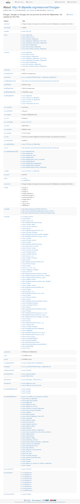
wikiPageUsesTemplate (11, 151)
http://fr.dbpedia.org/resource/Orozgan (36, 7)
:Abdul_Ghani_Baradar (29, 400)
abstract (7, 24)
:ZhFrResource (27, 486)
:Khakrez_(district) (28, 426)
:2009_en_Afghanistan (29, 398)
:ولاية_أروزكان (27, 220)
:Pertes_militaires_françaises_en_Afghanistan (35, 442)
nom (6, 118)
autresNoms (8, 111)
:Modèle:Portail (28, 157)
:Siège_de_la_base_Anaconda (31, 385)
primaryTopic (9, 494)
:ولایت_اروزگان (27, 256)
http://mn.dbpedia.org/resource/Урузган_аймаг (33, 277)
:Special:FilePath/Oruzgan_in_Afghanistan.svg (36, 366)
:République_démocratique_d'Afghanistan (34, 43)
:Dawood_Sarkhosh (29, 374)
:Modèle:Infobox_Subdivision (31, 165)
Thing (14, 10)
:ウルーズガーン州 (28, 267)
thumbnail (7, 77)
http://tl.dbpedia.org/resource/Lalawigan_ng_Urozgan (35, 316)
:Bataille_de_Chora (29, 383)
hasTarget (8, 472)
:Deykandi (26, 412)
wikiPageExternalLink (10, 81)
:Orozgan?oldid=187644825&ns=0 (33, 363)
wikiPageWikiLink (9, 95)
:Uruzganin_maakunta (29, 258)
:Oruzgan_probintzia (29, 254)
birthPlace (8, 374)
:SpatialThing (26, 180)
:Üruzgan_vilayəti (28, 224)
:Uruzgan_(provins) (29, 285)
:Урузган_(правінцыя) (29, 226)
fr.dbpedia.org (50, 10)
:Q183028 (26, 218)
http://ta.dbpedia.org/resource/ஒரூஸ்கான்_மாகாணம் (34, 313)
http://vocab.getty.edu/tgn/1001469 (30, 342)
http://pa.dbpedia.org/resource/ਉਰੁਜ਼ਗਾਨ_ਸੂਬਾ (33, 287)
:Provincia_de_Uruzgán (30, 250)
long (6, 359)
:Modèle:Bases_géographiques (31, 163)
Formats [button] (30, 2)
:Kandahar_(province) (29, 424)
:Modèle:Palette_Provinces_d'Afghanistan (34, 167)
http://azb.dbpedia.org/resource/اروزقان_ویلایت (33, 332)
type (5, 178)
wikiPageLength (8, 88)
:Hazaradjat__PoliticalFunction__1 (32, 379)
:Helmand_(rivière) (28, 420)
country (6, 52)
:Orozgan (26, 370)
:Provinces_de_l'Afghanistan (31, 99)
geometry (7, 352)
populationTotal (8, 73)
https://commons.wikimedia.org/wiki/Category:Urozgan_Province (38, 211)
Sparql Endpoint (73, 2)
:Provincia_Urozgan (29, 297)
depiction (7, 366)
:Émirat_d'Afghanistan (29, 45)
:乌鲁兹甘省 (27, 330)
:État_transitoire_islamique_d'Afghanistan (34, 48)
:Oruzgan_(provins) (29, 240)
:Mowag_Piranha (28, 434)
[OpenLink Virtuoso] (27, 500)
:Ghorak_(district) (28, 414)
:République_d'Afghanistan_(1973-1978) (34, 41)
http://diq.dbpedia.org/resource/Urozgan (32, 244)
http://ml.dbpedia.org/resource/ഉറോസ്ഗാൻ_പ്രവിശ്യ (36, 275)
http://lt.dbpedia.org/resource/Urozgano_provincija (34, 273)
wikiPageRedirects (10, 389)
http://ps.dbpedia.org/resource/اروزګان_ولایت (33, 293)
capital (6, 31)
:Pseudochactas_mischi (30, 445)
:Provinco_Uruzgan (29, 248)
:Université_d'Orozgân (29, 455)
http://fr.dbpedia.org (31, 10)
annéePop (8, 107)
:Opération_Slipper (28, 438)
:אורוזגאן (26, 260)
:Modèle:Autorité (28, 151)
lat (5, 355)
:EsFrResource (27, 482)
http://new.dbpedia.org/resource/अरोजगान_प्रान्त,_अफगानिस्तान (36, 281)
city (5, 35)
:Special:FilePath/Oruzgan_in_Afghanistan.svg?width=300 (39, 77)
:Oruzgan (26, 265)
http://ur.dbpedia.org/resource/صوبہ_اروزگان (33, 322)
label (6, 187)
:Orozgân (26, 389)
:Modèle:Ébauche (28, 161)
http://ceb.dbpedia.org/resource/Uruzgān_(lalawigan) (35, 234)
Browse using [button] (19, 2)
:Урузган (26, 299)
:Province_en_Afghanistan (30, 97)
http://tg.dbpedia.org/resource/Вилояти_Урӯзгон (34, 315)
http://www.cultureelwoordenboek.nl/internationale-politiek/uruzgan (38, 213)
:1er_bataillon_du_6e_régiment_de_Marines (35, 396)
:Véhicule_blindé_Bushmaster (31, 457)
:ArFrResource (27, 476)
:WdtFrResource (27, 490)
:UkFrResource (27, 472)
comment (7, 184)
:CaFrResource (27, 478)
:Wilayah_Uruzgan (29, 279)
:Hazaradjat (27, 418)
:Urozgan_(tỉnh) (28, 324)
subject (6, 171)
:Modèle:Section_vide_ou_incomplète (33, 159)
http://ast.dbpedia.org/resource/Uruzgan (32, 222)
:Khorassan (27, 428)
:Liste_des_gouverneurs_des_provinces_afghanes (36, 432)
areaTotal (7, 27)
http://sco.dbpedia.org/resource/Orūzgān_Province (34, 301)
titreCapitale (8, 140)
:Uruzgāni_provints (29, 252)
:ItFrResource (26, 484)
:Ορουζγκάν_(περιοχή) (30, 246)
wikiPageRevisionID (9, 92)
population (8, 129)
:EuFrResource (27, 488)
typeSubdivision (9, 144)
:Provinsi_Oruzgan (28, 263)
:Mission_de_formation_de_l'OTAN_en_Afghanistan (37, 463)
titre (6, 137)
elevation (7, 70)
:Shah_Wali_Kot (28, 447)
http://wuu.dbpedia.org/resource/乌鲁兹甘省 (33, 328)
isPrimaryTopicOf (9, 370)
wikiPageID (7, 84)
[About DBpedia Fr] (8, 2)
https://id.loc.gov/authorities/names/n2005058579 (34, 344)
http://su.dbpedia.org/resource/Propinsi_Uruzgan (34, 309)
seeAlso (7, 209)
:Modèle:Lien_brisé (29, 155)
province (8, 469)
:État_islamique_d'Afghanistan (31, 47)
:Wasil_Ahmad (27, 376)
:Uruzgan (26, 283)
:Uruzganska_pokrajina (30, 303)
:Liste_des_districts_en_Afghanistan (33, 430)
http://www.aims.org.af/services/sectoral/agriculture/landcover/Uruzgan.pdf (40, 81)
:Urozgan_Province (29, 305)
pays (6, 125)
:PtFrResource (26, 474)
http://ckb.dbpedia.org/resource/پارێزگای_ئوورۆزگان (34, 236)
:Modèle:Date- (27, 153)
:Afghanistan (27, 35)
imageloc (7, 114)
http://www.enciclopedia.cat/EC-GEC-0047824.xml (34, 209)
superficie (7, 133)
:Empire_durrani (28, 37)
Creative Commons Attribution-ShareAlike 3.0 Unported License (53, 502)
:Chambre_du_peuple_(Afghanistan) (33, 408)
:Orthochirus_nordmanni (30, 440)
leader (7, 379)
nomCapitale (8, 122)
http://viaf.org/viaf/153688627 (29, 340)
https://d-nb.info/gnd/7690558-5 (30, 338)
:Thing (24, 178)
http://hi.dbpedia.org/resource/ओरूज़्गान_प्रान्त (33, 262)
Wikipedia (29, 502)
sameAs (6, 216)
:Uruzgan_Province (27, 216)
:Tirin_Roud (27, 453)
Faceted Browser (60, 2)
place (7, 383)
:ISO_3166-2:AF (28, 422)
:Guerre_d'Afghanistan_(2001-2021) (33, 416)
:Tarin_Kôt (26, 31)
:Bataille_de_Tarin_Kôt (29, 406)
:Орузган (26, 228)
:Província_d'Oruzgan (29, 232)
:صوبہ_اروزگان (28, 291)
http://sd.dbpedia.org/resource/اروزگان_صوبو (33, 334)
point (6, 174)
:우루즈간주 (27, 271)
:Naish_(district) (28, 436)
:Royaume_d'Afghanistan (30, 39)
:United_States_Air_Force (30, 103)
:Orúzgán (26, 238)
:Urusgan (26, 242)
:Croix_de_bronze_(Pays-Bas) (31, 410)
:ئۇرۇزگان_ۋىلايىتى (28, 336)
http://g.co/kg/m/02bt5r (27, 346)
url (6, 148)
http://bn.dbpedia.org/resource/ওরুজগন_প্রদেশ (32, 230)
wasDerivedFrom (9, 363)
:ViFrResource (26, 480)
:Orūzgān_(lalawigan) (30, 326)
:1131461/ (26, 348)
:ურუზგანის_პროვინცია (30, 269)
